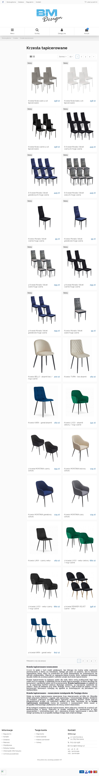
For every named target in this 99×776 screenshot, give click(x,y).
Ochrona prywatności (11, 754)
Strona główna (11, 2)
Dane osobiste (41, 737)
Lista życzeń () (91, 2)
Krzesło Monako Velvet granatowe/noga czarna (73, 240)
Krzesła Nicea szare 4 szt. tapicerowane (38, 102)
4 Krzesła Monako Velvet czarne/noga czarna (73, 286)
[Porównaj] (44, 97)
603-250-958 (75, 742)
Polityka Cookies (9, 748)
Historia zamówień (43, 740)
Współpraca (7, 745)
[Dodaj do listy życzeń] (40, 97)
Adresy (38, 742)
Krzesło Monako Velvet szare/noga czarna (73, 332)
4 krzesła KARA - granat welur (39, 653)
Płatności (6, 742)
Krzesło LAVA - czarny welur (39, 561)
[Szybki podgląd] (47, 97)
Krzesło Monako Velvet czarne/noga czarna (37, 240)
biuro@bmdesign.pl (77, 746)
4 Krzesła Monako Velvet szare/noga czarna (37, 286)
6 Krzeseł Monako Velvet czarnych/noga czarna (74, 148)
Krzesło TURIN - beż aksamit (75, 377)
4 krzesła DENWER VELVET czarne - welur (75, 608)
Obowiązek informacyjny (12, 751)
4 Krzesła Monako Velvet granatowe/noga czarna (37, 332)
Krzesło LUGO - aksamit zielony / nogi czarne (73, 424)
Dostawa (21, 2)
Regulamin (30, 2)
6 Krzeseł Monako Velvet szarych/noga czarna (74, 194)
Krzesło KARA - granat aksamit (40, 423)
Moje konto (40, 734)
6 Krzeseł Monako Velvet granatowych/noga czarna (38, 194)
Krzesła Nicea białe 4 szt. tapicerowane (74, 102)
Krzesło (29, 670)
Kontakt (38, 2)
